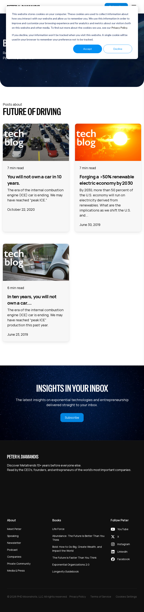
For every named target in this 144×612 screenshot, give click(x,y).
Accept (87, 48)
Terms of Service (100, 596)
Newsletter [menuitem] (14, 543)
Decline (117, 48)
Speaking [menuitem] (13, 536)
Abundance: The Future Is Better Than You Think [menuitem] (78, 538)
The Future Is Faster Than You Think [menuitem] (74, 557)
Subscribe (72, 417)
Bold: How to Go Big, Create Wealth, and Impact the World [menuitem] (77, 548)
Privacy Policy (119, 27)
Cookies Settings (126, 596)
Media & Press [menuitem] (16, 570)
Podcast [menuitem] (12, 549)
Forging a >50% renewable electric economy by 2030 (107, 179)
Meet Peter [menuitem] (14, 529)
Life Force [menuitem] (58, 529)
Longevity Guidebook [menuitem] (65, 571)
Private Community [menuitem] (18, 563)
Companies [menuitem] (14, 556)
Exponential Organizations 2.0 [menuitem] (70, 564)
